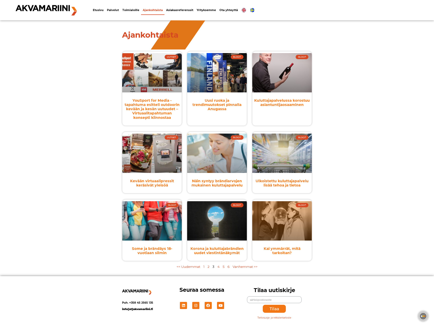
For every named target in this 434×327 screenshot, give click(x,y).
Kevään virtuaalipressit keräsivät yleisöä (152, 183)
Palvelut (113, 10)
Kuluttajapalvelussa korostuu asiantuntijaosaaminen (282, 102)
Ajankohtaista (153, 10)
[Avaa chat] (423, 316)
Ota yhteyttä (228, 10)
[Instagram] (195, 305)
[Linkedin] (183, 305)
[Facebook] (208, 305)
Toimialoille (130, 10)
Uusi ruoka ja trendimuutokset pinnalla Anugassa (216, 104)
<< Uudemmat (189, 267)
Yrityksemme (206, 10)
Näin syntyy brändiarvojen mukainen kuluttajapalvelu (217, 183)
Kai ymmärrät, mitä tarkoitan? (282, 250)
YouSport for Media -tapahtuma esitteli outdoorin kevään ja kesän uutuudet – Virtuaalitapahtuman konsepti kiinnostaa (152, 109)
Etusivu (98, 10)
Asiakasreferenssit (179, 10)
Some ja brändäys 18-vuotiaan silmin (152, 250)
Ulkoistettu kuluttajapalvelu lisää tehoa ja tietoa (282, 183)
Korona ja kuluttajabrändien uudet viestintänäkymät (217, 250)
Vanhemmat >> (245, 267)
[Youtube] (220, 305)
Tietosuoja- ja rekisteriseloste (274, 317)
